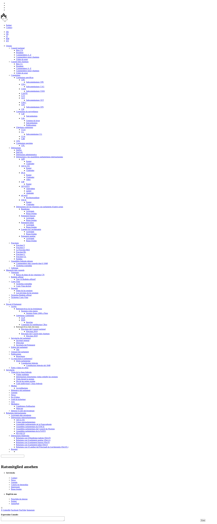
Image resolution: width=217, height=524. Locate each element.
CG (22, 132)
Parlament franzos (28, 216)
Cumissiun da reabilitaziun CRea (34, 325)
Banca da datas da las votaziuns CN (30, 275)
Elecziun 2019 (32, 331)
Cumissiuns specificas (24, 77)
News (13, 395)
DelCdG (19, 152)
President (19, 53)
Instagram (31, 510)
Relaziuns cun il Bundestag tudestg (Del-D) (33, 438)
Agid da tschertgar (18, 399)
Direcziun (20, 343)
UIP (22, 182)
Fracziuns (15, 243)
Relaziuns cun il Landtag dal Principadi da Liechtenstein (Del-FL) (42, 447)
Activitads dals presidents (21, 415)
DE (7, 32)
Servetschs (10, 370)
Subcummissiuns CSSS (35, 91)
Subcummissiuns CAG (35, 87)
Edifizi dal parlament (19, 347)
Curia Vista (15, 281)
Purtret (28, 161)
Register (14, 449)
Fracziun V (20, 245)
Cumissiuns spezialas (24, 143)
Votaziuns (15, 272)
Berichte (29, 322)
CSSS (23, 89)
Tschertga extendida (24, 266)
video (28, 179)
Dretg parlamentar (23, 361)
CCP (23, 318)
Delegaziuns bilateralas (20, 436)
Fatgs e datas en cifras (19, 368)
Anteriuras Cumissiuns (25, 315)
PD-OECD (20, 433)
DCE (23, 173)
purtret (28, 191)
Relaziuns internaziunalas (16, 413)
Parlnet (9, 25)
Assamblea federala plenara (22, 261)
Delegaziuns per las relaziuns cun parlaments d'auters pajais (39, 207)
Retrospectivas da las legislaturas (29, 309)
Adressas (14, 268)
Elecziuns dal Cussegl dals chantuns (35, 334)
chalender (30, 193)
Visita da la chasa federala (21, 372)
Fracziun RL (21, 252)
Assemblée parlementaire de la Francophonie (34, 424)
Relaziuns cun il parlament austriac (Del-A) (33, 440)
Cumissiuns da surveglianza (27, 111)
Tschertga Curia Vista (19, 297)
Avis (13, 402)
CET (23, 98)
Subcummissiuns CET (35, 100)
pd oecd (24, 195)
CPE (23, 80)
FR (7, 34)
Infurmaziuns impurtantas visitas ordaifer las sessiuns (37, 377)
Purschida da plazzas (19, 499)
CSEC (23, 102)
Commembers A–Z (23, 55)
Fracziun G (20, 254)
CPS (23, 105)
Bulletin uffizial (17, 277)
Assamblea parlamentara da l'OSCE (30, 427)
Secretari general (22, 340)
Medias (14, 386)
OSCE (23, 200)
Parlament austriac (28, 236)
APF (23, 159)
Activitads (30, 211)
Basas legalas (31, 213)
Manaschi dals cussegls (15, 270)
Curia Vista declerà (23, 286)
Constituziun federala (29, 363)
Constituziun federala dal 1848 (38, 365)
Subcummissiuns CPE (35, 82)
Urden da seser (22, 59)
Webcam (19, 408)
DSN (23, 320)
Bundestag (25, 209)
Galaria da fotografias (19, 485)
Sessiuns (14, 288)
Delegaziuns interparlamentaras (23, 417)
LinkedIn (6, 510)
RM (7, 39)
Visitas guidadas (22, 374)
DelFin (19, 150)
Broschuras (20, 356)
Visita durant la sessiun (25, 379)
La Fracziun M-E (23, 250)
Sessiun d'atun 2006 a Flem (37, 313)
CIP (22, 109)
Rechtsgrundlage (32, 198)
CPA (18, 141)
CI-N (23, 136)
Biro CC (19, 64)
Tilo (17, 349)
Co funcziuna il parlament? (21, 359)
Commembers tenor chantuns (27, 57)
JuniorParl (15, 503)
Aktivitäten (30, 189)
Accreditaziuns (22, 388)
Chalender (30, 164)
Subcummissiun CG (34, 134)
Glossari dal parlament (20, 352)
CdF (23, 114)
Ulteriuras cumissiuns (24, 127)
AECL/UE (25, 166)
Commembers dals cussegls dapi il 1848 (32, 263)
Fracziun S (20, 247)
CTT (23, 96)
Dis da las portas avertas (25, 381)
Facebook (15, 510)
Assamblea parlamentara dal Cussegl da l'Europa (35, 429)
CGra (23, 130)
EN (7, 41)
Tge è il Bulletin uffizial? (26, 279)
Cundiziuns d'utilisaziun (25, 406)
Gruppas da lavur (33, 121)
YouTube (22, 510)
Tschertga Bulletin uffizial (21, 295)
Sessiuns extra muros (29, 311)
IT (7, 36)
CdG (23, 118)
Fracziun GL (21, 257)
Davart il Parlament (13, 304)
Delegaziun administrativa (26, 155)
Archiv (14, 306)
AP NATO (25, 186)
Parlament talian (27, 223)
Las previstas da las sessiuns (27, 293)
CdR (23, 139)
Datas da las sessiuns (24, 291)
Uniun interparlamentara (25, 422)
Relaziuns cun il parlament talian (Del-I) (32, 445)
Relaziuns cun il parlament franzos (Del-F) (33, 442)
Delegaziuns (16, 148)
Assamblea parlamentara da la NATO (31, 431)
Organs (9, 46)
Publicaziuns (31, 125)
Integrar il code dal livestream (22, 411)
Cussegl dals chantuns (20, 62)
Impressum (15, 487)
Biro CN (19, 50)
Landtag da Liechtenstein (31, 229)
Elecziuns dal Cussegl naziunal (33, 329)
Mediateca (15, 404)
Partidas (19, 259)
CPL (23, 145)
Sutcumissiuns (31, 116)
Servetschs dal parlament (21, 338)
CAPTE (24, 93)
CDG (23, 84)
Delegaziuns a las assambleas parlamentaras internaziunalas (39, 157)
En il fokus (15, 397)
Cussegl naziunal (17, 48)
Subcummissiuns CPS (35, 107)
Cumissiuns (15, 75)
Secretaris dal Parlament (25, 345)
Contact (9, 27)
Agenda (14, 393)
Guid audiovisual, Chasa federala (29, 383)
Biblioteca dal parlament (20, 390)
